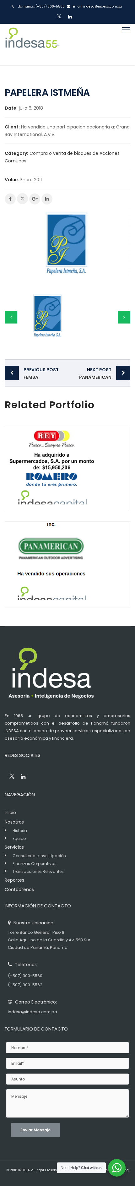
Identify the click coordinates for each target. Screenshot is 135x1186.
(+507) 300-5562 (25, 985)
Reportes (14, 880)
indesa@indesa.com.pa (102, 6)
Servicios (14, 847)
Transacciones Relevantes (38, 871)
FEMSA (41, 373)
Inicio (10, 812)
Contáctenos (19, 889)
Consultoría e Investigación (39, 855)
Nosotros (14, 822)
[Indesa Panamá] (32, 44)
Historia (20, 830)
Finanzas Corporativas (35, 863)
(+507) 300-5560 (50, 6)
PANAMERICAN (95, 373)
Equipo (19, 838)
